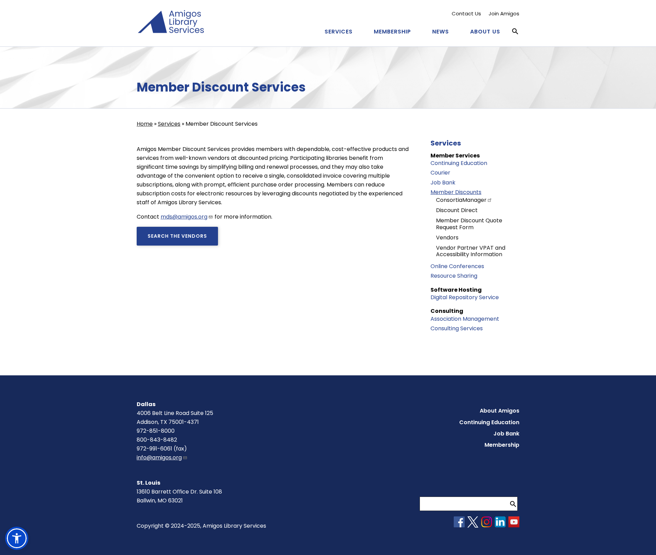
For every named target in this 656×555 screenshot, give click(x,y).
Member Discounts (455, 192)
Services (339, 32)
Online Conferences (457, 266)
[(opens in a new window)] (459, 525)
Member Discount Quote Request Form (469, 224)
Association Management (464, 319)
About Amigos (499, 411)
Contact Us (466, 13)
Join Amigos (504, 13)
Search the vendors (177, 236)
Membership (392, 32)
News (440, 32)
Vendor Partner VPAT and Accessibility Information (470, 251)
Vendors (447, 237)
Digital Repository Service (464, 297)
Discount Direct (457, 210)
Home (145, 124)
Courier (440, 173)
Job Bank (442, 182)
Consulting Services (456, 328)
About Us (485, 32)
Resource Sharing (453, 276)
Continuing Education (458, 163)
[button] (17, 538)
